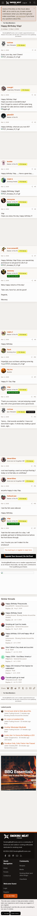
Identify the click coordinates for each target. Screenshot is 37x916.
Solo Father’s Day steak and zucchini (19, 647)
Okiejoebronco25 (11, 680)
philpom (8, 670)
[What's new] (30, 3)
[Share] (32, 50)
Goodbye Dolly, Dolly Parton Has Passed (19, 743)
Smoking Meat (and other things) (26, 874)
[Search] (34, 3)
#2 (35, 95)
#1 (35, 50)
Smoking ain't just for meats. (16, 624)
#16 (35, 503)
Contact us (7, 876)
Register (6, 892)
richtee (5, 29)
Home (5, 868)
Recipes (22, 865)
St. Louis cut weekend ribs (14, 719)
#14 (35, 466)
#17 (35, 528)
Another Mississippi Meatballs (15, 727)
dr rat (7, 649)
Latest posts (6, 707)
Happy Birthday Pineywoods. (16, 604)
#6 (35, 209)
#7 (35, 256)
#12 (35, 397)
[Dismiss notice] (34, 9)
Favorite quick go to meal (15, 677)
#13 (35, 417)
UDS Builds (8, 740)
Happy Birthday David (14, 613)
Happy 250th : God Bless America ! (18, 656)
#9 (35, 339)
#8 (35, 280)
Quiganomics (10, 626)
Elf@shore (9, 659)
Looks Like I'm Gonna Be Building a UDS (19, 735)
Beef (12, 649)
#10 (35, 357)
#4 (35, 169)
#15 (35, 486)
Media (22, 869)
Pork (13, 670)
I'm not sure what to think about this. (17, 711)
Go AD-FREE (10, 896)
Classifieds (23, 879)
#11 (35, 377)
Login (5, 888)
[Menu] (2, 3)
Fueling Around (11, 615)
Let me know (20, 16)
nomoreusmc (10, 638)
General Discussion (22, 606)
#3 (35, 122)
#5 (35, 186)
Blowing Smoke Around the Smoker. (16, 715)
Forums (5, 872)
